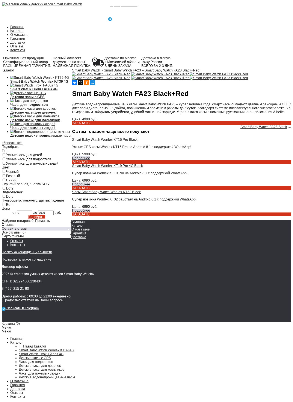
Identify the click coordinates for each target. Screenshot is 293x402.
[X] (80, 82)
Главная (17, 27)
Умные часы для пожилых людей (32, 163)
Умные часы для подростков (28, 159)
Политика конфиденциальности (27, 252)
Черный (12, 171)
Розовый (13, 176)
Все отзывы (11, 232)
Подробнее (81, 158)
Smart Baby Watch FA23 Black (263, 127)
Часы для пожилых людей (39, 373)
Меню (6, 327)
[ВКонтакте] (74, 82)
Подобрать (36, 217)
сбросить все (12, 143)
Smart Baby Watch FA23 (122, 70)
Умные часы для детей (24, 155)
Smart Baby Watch (86, 70)
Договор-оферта (15, 267)
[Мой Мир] (92, 82)
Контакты (17, 50)
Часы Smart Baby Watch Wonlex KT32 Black (106, 192)
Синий (11, 180)
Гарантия (17, 38)
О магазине (19, 34)
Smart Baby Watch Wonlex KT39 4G (46, 350)
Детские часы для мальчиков (42, 369)
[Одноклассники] (86, 82)
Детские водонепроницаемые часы (47, 377)
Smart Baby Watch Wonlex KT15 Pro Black (104, 139)
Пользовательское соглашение (26, 259)
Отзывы (16, 46)
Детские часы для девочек (40, 365)
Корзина (8, 323)
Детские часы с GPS (35, 358)
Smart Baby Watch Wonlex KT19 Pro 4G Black (107, 166)
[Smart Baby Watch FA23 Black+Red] (101, 74)
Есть (9, 188)
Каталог (16, 31)
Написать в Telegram (128, 18)
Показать (42, 221)
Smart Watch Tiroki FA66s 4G (41, 354)
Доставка (17, 42)
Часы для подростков (36, 362)
